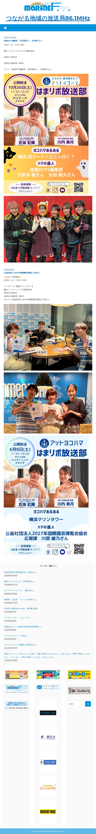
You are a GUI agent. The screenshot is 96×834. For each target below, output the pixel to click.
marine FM (47, 831)
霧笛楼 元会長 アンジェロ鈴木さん (20, 599)
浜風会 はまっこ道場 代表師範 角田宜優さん (22, 626)
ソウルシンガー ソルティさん (17, 617)
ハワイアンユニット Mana (15, 635)
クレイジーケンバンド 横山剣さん (19, 590)
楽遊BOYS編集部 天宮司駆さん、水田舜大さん (23, 41)
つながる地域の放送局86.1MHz (48, 18)
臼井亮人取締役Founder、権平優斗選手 (21, 608)
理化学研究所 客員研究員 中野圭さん (20, 572)
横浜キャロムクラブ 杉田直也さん (19, 581)
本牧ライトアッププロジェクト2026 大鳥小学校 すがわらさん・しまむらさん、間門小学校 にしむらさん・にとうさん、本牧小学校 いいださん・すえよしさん (47, 655)
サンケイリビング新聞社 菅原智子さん (20, 644)
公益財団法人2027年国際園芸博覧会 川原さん (22, 273)
